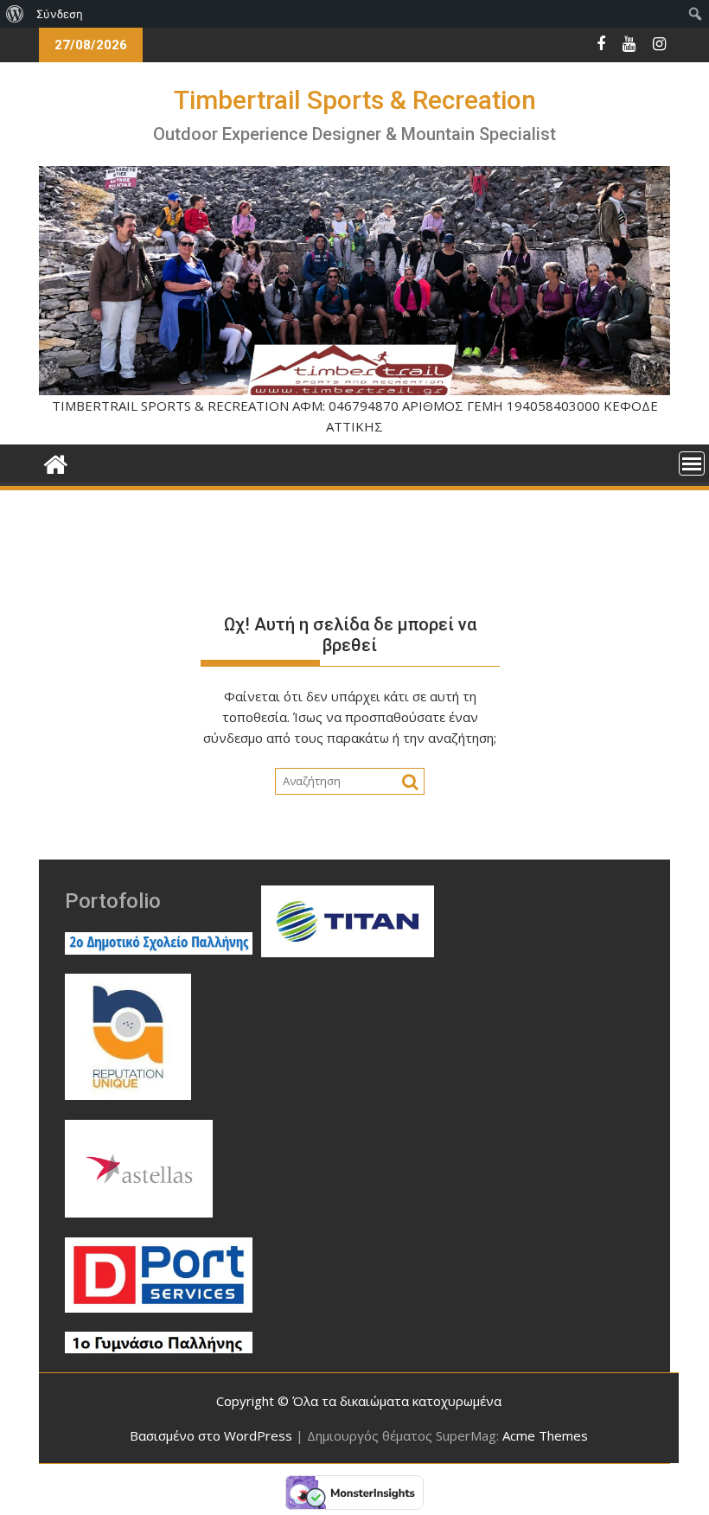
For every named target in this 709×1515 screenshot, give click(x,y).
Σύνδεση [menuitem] (59, 14)
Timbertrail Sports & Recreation (355, 100)
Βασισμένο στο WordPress (211, 1435)
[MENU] (692, 463)
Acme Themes (545, 1435)
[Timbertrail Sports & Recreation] (56, 462)
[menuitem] (15, 14)
